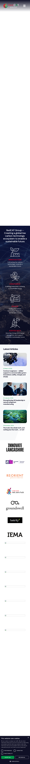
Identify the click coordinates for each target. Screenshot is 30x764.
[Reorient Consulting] (15, 476)
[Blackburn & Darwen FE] (15, 694)
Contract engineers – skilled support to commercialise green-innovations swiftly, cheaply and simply (15, 374)
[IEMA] (15, 534)
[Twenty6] (15, 520)
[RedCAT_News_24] (15, 411)
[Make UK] (15, 665)
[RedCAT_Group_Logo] (11, 4)
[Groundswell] (15, 505)
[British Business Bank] (15, 578)
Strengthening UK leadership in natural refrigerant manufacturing (14, 402)
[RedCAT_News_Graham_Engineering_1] (15, 354)
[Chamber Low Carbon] (15, 593)
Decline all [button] (22, 757)
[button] (15, 761)
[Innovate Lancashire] (15, 447)
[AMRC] (15, 564)
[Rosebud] (15, 651)
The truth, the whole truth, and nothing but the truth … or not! (14, 429)
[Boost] (15, 723)
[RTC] (15, 607)
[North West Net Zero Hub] (15, 491)
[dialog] (15, 750)
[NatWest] (15, 636)
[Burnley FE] (15, 680)
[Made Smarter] (15, 622)
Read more (23, 747)
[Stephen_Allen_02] (15, 383)
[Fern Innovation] (15, 549)
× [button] (28, 737)
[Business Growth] (15, 462)
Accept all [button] (8, 757)
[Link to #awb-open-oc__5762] (24, 6)
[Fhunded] (15, 709)
